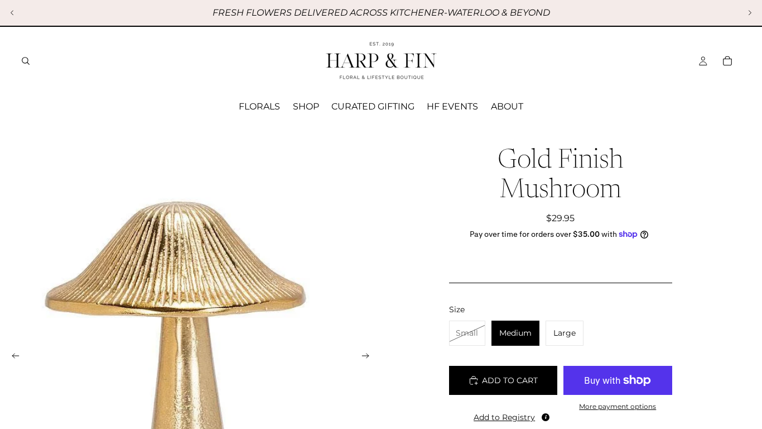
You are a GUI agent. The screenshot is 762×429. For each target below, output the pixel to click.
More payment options (617, 407)
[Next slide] (749, 13)
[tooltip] (545, 417)
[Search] (25, 61)
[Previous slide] (12, 13)
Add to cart (510, 380)
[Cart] (727, 61)
